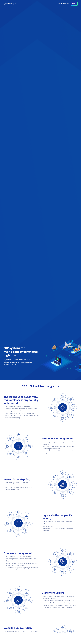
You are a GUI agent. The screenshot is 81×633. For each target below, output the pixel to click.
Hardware (66, 4)
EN (15, 4)
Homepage (59, 4)
